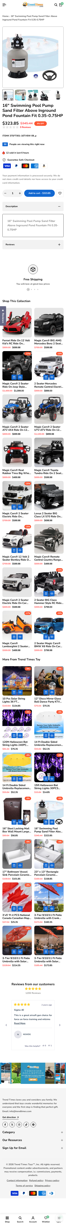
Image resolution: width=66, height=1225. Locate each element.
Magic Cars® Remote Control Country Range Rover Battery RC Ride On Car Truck (47, 558)
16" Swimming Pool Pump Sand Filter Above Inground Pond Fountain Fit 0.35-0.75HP (48, 830)
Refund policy (36, 1180)
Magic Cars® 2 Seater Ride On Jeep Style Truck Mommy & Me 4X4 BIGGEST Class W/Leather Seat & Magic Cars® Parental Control (17, 385)
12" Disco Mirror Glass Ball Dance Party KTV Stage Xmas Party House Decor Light (47, 700)
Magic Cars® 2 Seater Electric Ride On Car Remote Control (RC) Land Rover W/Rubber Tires (15, 602)
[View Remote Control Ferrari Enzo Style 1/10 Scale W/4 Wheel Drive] (48, 1034)
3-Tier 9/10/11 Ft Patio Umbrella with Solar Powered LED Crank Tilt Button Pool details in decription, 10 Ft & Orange (48, 960)
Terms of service (24, 1185)
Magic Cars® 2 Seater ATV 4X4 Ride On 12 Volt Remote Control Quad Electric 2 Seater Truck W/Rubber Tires (15, 428)
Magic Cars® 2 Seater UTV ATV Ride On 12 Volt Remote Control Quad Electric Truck (47, 428)
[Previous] (6, 1025)
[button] (16, 127)
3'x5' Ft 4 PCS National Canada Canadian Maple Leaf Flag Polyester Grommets (17, 917)
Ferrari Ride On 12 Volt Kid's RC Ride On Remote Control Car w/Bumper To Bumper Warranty (16, 342)
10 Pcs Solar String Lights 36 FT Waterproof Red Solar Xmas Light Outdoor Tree (15, 700)
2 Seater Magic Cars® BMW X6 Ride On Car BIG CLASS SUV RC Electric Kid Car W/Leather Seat (47, 645)
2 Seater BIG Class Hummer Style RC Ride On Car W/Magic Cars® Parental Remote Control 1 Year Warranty (49, 602)
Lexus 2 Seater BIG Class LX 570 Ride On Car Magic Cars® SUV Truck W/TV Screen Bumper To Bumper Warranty (47, 515)
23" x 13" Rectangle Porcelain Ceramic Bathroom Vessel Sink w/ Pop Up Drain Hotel (47, 873)
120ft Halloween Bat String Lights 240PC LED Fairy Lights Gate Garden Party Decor (15, 744)
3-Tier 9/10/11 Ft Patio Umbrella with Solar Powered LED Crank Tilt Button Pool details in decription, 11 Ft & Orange (16, 960)
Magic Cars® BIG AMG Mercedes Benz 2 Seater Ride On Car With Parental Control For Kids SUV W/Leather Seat (48, 342)
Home (5, 16)
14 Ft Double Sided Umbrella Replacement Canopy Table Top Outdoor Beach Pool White (48, 744)
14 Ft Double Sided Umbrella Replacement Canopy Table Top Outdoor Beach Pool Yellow (16, 787)
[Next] (60, 1025)
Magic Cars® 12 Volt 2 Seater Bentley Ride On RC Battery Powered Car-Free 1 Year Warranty (16, 558)
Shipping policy (42, 1185)
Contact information (17, 1180)
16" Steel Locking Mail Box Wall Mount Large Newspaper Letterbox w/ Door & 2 (15, 830)
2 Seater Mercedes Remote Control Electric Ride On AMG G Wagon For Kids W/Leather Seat (49, 385)
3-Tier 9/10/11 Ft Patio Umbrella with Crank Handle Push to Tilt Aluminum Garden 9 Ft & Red (48, 917)
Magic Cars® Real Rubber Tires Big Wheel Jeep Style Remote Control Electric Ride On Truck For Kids (16, 472)
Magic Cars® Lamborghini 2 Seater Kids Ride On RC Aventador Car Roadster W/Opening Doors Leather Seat (16, 645)
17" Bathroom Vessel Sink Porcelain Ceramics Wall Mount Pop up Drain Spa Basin (16, 873)
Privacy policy (52, 1180)
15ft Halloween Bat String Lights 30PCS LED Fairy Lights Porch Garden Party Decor (47, 787)
